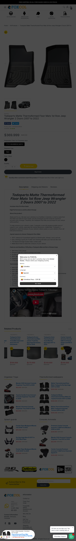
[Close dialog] (57, 255)
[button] (6, 537)
